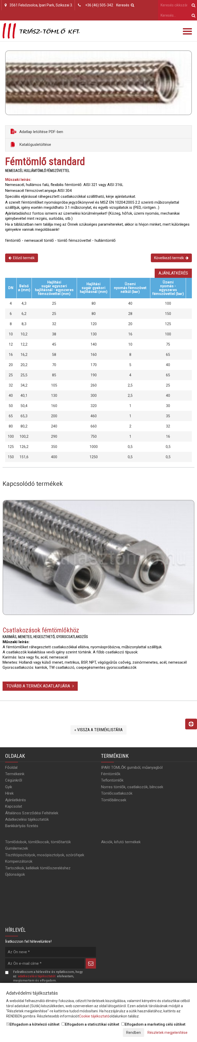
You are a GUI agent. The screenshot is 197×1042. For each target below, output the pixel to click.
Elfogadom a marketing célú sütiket (155, 1024)
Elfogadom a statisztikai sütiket (92, 1024)
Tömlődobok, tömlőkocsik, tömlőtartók (38, 842)
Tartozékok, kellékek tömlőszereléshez (38, 868)
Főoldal (11, 767)
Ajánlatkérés (173, 273)
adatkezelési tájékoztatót (36, 976)
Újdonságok (15, 874)
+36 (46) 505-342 (99, 5)
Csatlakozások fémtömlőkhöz (41, 630)
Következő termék (169, 258)
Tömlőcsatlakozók (116, 793)
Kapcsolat (13, 806)
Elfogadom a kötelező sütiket (34, 1024)
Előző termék (23, 258)
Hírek (9, 793)
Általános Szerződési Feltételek (31, 813)
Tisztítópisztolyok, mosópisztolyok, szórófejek (44, 855)
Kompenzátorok (18, 861)
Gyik (8, 787)
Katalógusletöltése (34, 144)
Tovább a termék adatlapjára (38, 686)
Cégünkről (13, 780)
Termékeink (14, 774)
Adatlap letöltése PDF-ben (40, 131)
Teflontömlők (112, 780)
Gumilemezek (16, 848)
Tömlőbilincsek (113, 800)
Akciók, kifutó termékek (121, 842)
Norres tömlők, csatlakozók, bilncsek (132, 787)
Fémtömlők (110, 774)
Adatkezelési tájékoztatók (27, 819)
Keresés (123, 5)
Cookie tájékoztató (94, 1016)
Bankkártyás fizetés (21, 826)
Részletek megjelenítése (167, 1032)
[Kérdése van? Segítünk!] (191, 724)
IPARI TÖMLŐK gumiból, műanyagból (132, 767)
